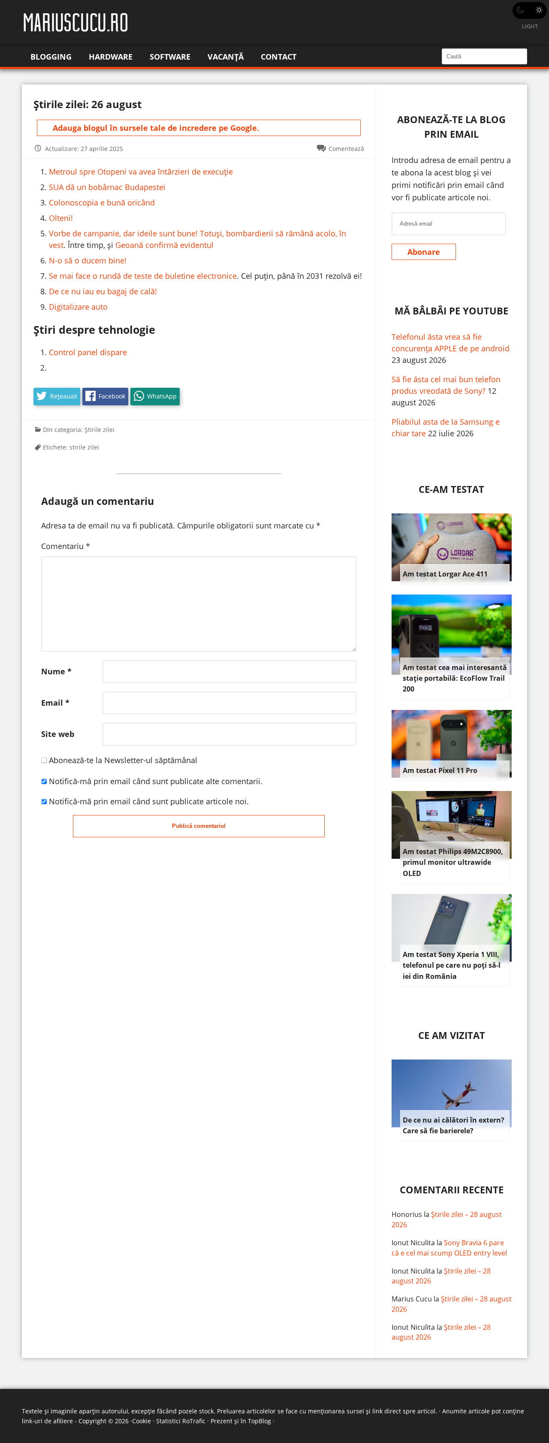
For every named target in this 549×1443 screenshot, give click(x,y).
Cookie (141, 1421)
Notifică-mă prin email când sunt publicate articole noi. (149, 801)
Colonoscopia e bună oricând (102, 202)
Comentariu (65, 546)
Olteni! (61, 218)
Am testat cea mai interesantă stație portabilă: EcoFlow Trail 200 (455, 678)
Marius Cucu (412, 1299)
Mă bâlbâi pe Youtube (451, 311)
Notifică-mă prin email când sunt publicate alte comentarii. (155, 781)
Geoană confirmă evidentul (164, 245)
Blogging (51, 56)
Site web (57, 734)
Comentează (346, 149)
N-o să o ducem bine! (88, 260)
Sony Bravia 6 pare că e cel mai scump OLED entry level (449, 1248)
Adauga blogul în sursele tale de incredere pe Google (155, 128)
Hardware (111, 56)
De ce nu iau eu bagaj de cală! (103, 291)
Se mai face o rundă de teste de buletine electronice (143, 276)
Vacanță (226, 56)
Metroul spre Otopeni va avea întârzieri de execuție (141, 171)
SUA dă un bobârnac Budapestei (107, 187)
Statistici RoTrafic (180, 1421)
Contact (278, 56)
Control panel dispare (88, 352)
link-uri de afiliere (47, 1421)
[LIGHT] (530, 10)
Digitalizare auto (78, 307)
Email (55, 702)
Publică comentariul (199, 826)
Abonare (423, 252)
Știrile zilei (99, 430)
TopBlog (259, 1421)
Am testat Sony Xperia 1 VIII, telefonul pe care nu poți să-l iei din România (452, 965)
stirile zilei (84, 447)
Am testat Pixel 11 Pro (440, 770)
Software (170, 56)
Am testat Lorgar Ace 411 (445, 574)
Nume (56, 671)
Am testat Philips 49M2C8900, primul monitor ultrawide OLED (453, 862)
